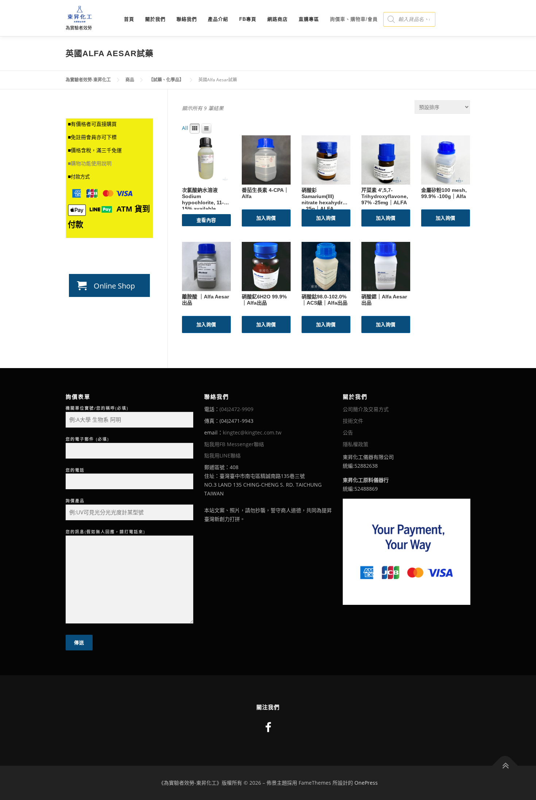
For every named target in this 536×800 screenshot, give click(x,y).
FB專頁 (247, 19)
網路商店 (277, 19)
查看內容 (206, 220)
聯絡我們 (186, 19)
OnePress (366, 782)
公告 (348, 432)
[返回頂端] (505, 765)
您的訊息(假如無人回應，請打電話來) (105, 531)
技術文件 (353, 420)
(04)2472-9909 (236, 409)
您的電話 (75, 470)
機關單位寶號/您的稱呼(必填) (97, 408)
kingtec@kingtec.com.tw (252, 432)
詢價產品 (75, 500)
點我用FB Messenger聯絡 (234, 444)
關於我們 (155, 19)
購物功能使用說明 (91, 163)
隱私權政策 (355, 444)
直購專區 (309, 19)
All (185, 128)
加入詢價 (266, 218)
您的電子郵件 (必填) (87, 439)
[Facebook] (268, 727)
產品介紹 (218, 19)
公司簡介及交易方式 (366, 409)
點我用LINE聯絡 (222, 455)
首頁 (129, 19)
